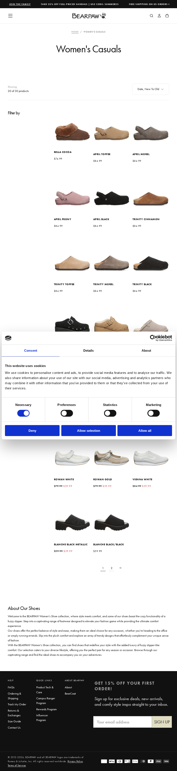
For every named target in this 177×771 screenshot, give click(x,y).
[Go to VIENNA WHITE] (151, 450)
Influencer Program (42, 717)
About (68, 687)
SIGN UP (162, 722)
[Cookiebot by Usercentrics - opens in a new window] (153, 338)
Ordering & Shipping (14, 696)
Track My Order (17, 704)
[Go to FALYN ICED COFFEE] (111, 320)
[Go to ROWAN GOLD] (111, 450)
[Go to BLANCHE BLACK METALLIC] (72, 515)
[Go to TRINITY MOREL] (111, 255)
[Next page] (120, 568)
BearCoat (70, 693)
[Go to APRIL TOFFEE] (111, 125)
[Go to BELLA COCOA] (72, 125)
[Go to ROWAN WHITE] (72, 450)
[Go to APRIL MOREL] (151, 125)
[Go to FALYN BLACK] (72, 320)
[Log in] (159, 16)
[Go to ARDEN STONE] (151, 320)
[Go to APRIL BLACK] (111, 190)
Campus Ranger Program (45, 700)
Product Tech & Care (45, 689)
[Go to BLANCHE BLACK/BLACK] (111, 515)
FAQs (11, 687)
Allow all (144, 430)
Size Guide (14, 721)
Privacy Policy (75, 761)
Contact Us (14, 727)
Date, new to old (148, 89)
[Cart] (167, 16)
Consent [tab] (30, 350)
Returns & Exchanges (14, 713)
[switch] (67, 413)
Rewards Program (46, 709)
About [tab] (146, 350)
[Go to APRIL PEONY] (72, 190)
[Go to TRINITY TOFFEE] (72, 255)
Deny (32, 430)
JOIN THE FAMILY (16, 4)
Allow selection (88, 430)
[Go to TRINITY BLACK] (151, 255)
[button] (10, 15)
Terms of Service (17, 765)
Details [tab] (88, 350)
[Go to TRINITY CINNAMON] (151, 190)
